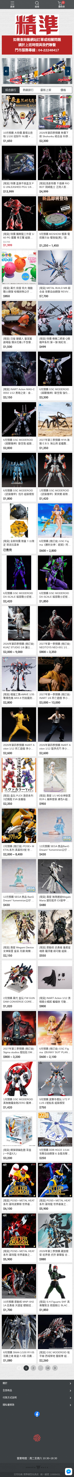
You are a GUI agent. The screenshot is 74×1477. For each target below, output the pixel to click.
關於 (5, 1383)
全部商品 (7, 1390)
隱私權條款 (8, 1404)
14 (47, 1368)
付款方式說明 (10, 1397)
